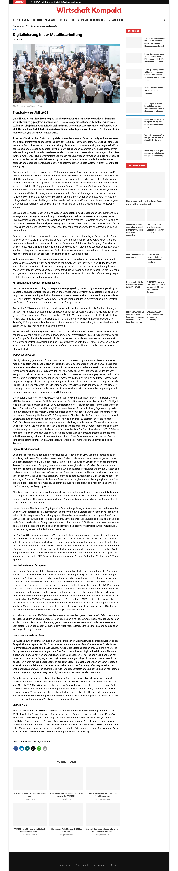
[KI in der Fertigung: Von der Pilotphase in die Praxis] (30, 778)
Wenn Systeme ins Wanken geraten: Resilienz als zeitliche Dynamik (154, 137)
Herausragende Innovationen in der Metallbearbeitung (102, 794)
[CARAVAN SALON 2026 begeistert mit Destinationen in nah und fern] (156, 215)
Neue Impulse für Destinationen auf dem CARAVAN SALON (135, 284)
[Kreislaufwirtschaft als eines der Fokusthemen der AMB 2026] (66, 778)
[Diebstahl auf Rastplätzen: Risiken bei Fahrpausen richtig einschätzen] (156, 245)
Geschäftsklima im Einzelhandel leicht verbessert (154, 90)
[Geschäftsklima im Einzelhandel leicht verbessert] (134, 92)
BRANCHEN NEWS (44, 20)
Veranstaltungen (18, 26)
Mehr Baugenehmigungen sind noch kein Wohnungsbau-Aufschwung (154, 153)
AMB (27, 26)
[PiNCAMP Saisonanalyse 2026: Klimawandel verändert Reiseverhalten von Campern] (156, 273)
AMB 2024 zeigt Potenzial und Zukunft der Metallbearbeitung (29, 830)
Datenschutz (82, 865)
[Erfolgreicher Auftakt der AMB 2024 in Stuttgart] (66, 814)
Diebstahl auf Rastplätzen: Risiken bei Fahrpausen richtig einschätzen (155, 258)
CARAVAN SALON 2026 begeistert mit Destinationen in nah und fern (155, 228)
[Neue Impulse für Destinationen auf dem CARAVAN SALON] (135, 273)
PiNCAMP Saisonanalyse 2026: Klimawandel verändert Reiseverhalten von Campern (156, 287)
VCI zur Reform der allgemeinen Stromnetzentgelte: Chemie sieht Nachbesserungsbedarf (154, 42)
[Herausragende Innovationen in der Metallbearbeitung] (103, 778)
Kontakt (114, 865)
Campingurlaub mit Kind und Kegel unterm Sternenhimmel (144, 203)
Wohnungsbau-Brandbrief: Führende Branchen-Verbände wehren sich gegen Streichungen (154, 107)
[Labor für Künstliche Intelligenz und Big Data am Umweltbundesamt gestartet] (134, 123)
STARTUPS (67, 20)
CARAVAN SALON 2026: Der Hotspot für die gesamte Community (156, 316)
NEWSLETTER (117, 20)
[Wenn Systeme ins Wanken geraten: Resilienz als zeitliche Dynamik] (134, 139)
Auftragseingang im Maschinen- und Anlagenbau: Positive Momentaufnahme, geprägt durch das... (154, 75)
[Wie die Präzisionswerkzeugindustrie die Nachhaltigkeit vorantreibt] (103, 814)
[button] (28, 2)
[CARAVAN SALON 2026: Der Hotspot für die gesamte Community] (156, 302)
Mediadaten (99, 865)
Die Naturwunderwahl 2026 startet (45, 2)
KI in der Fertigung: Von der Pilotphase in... (30, 794)
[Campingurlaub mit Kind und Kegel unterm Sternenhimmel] (145, 185)
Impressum (65, 865)
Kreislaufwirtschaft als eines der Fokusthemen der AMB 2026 (66, 794)
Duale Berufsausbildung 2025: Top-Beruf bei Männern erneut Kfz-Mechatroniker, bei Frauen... (154, 58)
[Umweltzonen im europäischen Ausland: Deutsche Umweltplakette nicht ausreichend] (135, 215)
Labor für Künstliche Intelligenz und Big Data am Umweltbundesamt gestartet (154, 123)
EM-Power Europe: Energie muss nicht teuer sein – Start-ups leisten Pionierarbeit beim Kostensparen (135, 317)
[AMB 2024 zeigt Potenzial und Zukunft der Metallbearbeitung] (30, 814)
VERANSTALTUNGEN (90, 20)
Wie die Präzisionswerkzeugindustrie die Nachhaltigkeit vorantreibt (102, 830)
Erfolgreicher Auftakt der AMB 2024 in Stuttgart (66, 830)
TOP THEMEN (21, 20)
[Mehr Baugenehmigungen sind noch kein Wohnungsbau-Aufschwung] (134, 155)
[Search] (164, 20)
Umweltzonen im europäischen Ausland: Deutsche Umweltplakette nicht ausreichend (135, 230)
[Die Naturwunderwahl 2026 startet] (135, 245)
